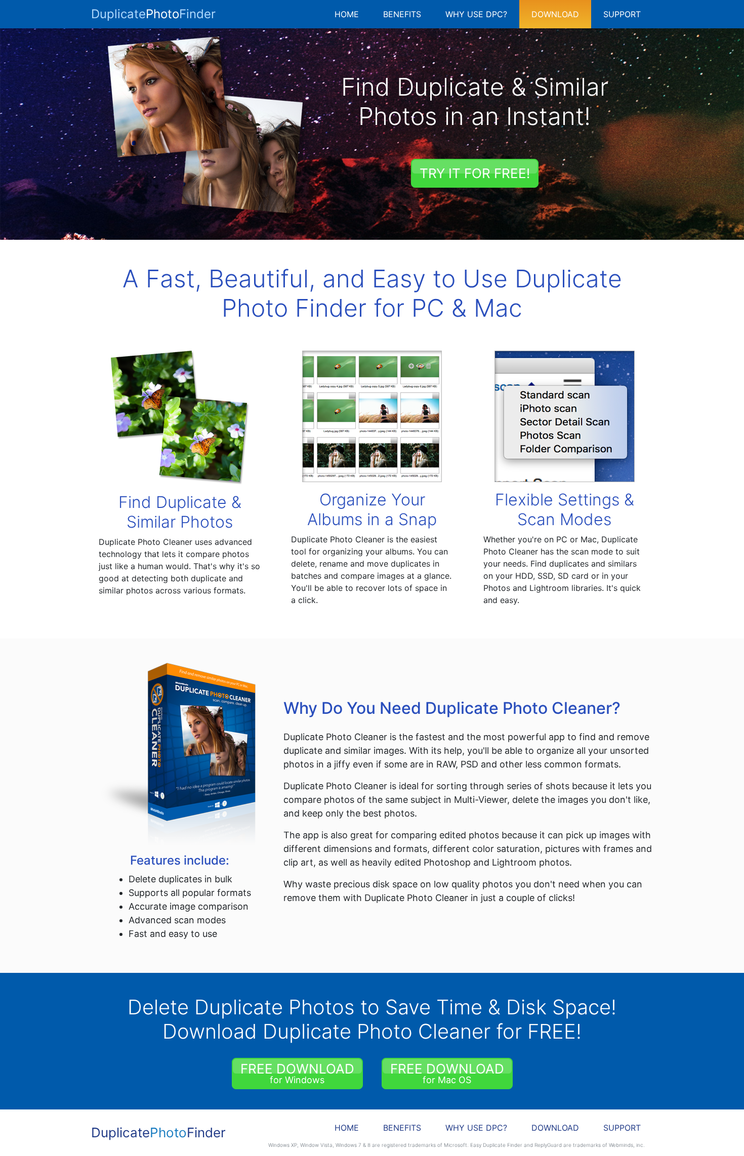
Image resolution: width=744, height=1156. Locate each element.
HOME (347, 14)
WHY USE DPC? (476, 14)
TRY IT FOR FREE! (475, 173)
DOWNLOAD (555, 14)
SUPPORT (622, 14)
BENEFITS (402, 14)
